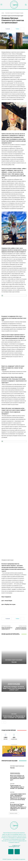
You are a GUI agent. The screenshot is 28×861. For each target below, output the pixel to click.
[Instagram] (17, 851)
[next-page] (5, 722)
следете (14, 734)
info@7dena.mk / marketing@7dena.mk (14, 846)
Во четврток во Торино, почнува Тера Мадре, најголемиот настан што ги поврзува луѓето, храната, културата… (18, 807)
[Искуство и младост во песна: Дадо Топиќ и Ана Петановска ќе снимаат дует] (14, 678)
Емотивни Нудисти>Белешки (13, 659)
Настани (13, 713)
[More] (22, 28)
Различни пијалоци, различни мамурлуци (20, 628)
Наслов (14, 662)
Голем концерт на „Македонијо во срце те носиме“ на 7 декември (14, 716)
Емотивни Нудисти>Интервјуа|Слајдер (14, 13)
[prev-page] (3, 722)
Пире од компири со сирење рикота (7, 628)
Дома (3, 13)
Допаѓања (5, 734)
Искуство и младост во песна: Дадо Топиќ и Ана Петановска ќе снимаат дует (14, 688)
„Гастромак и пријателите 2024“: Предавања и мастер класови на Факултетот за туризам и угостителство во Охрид (18, 796)
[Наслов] (14, 650)
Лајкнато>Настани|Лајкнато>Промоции (14, 684)
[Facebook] (10, 851)
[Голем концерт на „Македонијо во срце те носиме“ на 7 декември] (14, 706)
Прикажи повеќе (13, 813)
